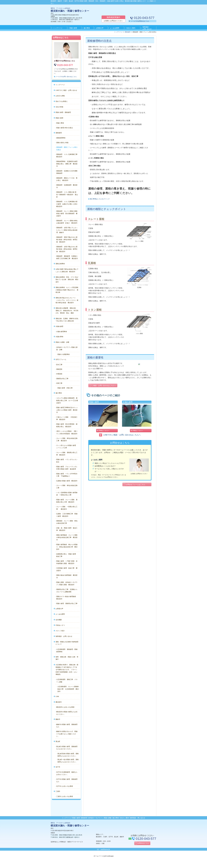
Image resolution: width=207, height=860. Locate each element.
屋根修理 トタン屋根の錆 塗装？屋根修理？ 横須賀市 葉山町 (67, 194)
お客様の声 (99, 28)
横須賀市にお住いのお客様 (65, 707)
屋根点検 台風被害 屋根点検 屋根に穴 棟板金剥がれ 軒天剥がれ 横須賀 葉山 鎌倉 (67, 310)
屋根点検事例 (60, 263)
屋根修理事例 (60, 138)
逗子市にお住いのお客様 (64, 786)
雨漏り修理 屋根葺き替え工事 (66, 603)
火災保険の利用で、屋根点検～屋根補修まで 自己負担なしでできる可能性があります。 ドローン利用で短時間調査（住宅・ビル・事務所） (67, 669)
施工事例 (87, 28)
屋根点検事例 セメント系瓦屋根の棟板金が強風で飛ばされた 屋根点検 (67, 290)
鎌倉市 (58, 719)
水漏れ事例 (59, 336)
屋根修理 (59, 133)
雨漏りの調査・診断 (62, 342)
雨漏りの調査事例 (63, 354)
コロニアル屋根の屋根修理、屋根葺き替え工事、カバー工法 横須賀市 (67, 400)
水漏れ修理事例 (61, 331)
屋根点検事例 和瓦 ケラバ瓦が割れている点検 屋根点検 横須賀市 (67, 279)
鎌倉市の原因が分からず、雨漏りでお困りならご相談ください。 (66, 734)
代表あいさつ (60, 625)
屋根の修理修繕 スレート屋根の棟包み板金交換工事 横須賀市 (66, 537)
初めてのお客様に (62, 101)
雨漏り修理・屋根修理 (63, 112)
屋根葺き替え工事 (62, 378)
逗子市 (58, 767)
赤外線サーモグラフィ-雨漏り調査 (99, 818)
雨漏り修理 (73, 28)
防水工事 (59, 364)
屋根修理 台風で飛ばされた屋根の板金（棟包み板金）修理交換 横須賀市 (66, 249)
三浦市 (58, 791)
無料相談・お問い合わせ (147, 28)
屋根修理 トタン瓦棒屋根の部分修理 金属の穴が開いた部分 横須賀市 (67, 204)
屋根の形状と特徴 (62, 142)
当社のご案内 (130, 28)
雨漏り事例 (60, 123)
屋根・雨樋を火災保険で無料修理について (67, 643)
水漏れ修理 (59, 326)
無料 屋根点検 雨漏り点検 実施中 (67, 658)
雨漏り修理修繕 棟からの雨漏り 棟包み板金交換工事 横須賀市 (66, 547)
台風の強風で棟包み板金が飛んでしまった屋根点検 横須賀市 (67, 270)
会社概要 (59, 620)
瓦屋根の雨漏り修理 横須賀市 (66, 481)
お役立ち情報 (60, 96)
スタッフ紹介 (60, 631)
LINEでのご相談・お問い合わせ (66, 90)
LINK (57, 696)
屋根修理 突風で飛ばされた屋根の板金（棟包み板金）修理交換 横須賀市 (66, 239)
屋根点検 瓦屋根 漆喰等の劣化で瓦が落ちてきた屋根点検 (67, 320)
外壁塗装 (59, 374)
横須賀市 (59, 702)
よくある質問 (114, 28)
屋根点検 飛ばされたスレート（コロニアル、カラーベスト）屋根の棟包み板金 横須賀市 (67, 300)
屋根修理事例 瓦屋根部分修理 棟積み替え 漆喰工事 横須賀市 (67, 164)
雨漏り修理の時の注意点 (64, 128)
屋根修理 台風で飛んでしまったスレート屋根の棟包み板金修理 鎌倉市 (66, 230)
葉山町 (58, 741)
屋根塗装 (59, 369)
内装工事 (59, 383)
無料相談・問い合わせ (137, 818)
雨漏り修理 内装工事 (65, 388)
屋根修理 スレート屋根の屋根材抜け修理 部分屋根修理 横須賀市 (66, 213)
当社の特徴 (59, 107)
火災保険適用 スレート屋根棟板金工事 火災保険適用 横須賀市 (68, 689)
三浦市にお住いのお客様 (64, 796)
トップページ (57, 28)
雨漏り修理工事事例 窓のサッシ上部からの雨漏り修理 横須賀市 (67, 410)
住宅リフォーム (61, 359)
